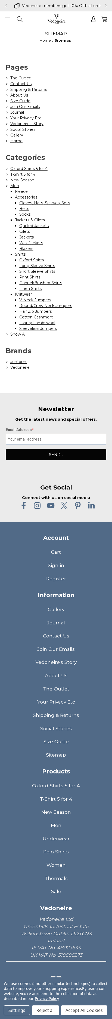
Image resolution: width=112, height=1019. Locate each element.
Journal (17, 112)
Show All (18, 334)
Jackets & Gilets (30, 220)
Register (56, 578)
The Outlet (20, 78)
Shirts (20, 254)
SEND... (56, 454)
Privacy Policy (46, 998)
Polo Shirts (56, 851)
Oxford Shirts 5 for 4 (29, 168)
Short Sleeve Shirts (37, 271)
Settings (16, 1010)
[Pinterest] (78, 505)
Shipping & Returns (28, 89)
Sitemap (56, 755)
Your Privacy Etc (25, 118)
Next (106, 5)
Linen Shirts (30, 288)
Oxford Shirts (31, 260)
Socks (24, 214)
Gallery (16, 135)
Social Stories (22, 129)
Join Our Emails (25, 106)
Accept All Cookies (84, 1010)
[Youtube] (51, 505)
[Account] (93, 19)
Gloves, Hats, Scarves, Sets (44, 202)
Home (16, 140)
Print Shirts (29, 277)
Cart (56, 552)
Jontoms (18, 361)
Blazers (26, 248)
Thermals (56, 878)
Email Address (19, 430)
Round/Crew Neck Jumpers (45, 305)
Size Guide (20, 100)
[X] (64, 505)
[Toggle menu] (7, 18)
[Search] (19, 19)
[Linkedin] (91, 505)
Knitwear (23, 294)
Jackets (26, 237)
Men (14, 185)
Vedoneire (20, 367)
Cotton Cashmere (36, 317)
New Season (22, 180)
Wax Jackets (31, 242)
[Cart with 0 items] (104, 19)
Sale (56, 891)
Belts (24, 208)
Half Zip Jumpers (35, 311)
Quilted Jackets (34, 225)
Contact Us (21, 83)
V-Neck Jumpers (35, 300)
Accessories (26, 197)
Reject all (45, 1010)
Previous (5, 5)
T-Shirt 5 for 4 (22, 174)
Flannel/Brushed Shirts (40, 282)
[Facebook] (23, 505)
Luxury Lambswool (37, 322)
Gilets (24, 231)
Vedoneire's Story (26, 123)
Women (56, 865)
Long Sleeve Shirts (37, 265)
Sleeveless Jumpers (38, 328)
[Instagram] (37, 505)
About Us (19, 95)
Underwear (56, 838)
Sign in (56, 565)
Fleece (21, 191)
